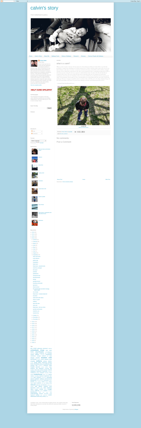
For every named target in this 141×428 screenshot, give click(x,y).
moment (42, 372)
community (42, 354)
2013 (33, 238)
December (35, 319)
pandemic (39, 377)
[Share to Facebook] (82, 132)
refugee (50, 381)
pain (35, 377)
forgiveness (44, 362)
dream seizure (36, 287)
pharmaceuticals (40, 380)
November (35, 317)
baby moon (35, 264)
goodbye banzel (36, 281)
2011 (33, 234)
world (37, 396)
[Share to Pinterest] (84, 132)
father (39, 362)
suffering (37, 390)
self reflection (44, 385)
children (37, 354)
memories (44, 371)
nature (50, 374)
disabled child (46, 357)
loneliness (32, 369)
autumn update (41, 196)
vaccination (46, 393)
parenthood (44, 377)
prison (36, 381)
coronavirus (33, 356)
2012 (33, 236)
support (45, 390)
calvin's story (44, 8)
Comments (34, 133)
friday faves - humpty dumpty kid (40, 294)
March (34, 243)
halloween (40, 220)
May (34, 247)
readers (46, 381)
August (34, 253)
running (47, 383)
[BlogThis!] (79, 132)
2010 (33, 232)
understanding (34, 393)
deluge (34, 279)
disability (38, 357)
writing (44, 396)
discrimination (34, 359)
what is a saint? (36, 299)
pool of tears (41, 204)
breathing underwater (38, 283)
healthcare (41, 365)
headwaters (35, 262)
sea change (35, 292)
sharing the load (36, 275)
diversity (38, 359)
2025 (33, 342)
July (34, 251)
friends (32, 364)
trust (51, 392)
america (50, 348)
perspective (33, 380)
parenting (49, 377)
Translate (41, 142)
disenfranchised (36, 277)
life (60, 133)
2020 (33, 333)
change (32, 354)
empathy (33, 361)
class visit (35, 305)
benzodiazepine (39, 351)
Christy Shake (43, 60)
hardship (32, 365)
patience (32, 379)
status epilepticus (47, 387)
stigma (32, 389)
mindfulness (33, 372)
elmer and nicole (36, 256)
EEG (32, 348)
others (32, 377)
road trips (43, 383)
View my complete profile (36, 85)
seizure (33, 385)
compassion (49, 354)
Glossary (83, 56)
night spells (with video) (38, 297)
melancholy (39, 371)
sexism (32, 386)
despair (32, 357)
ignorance (35, 285)
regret (32, 383)
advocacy (39, 348)
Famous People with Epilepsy (95, 56)
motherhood (38, 374)
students (32, 390)
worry (40, 396)
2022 (33, 336)
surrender (50, 390)
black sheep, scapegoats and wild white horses (44, 213)
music (44, 374)
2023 (33, 338)
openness (41, 376)
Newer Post (59, 179)
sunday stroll (41, 172)
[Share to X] (81, 132)
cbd (45, 353)
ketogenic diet (34, 368)
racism (43, 381)
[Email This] (78, 132)
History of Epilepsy (66, 56)
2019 (33, 331)
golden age (35, 260)
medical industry (43, 369)
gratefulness (35, 273)
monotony (47, 372)
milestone (50, 371)
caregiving (41, 353)
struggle (50, 389)
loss (36, 369)
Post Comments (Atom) (68, 181)
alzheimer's (45, 348)
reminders (40, 180)
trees (47, 392)
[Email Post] (75, 131)
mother (32, 374)
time (43, 392)
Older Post (107, 179)
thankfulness (34, 392)
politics (50, 380)
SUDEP (35, 348)
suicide (41, 390)
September (35, 254)
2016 (33, 325)
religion (34, 383)
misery (37, 372)
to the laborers (36, 258)
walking (37, 395)
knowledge (47, 368)
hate (36, 365)
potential (35, 271)
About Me (46, 56)
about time (40, 165)
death (51, 355)
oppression (46, 376)
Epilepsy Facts (55, 56)
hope (50, 365)
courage (39, 356)
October (35, 315)
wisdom (50, 395)
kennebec (35, 295)
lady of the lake (36, 303)
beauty (32, 351)
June (34, 249)
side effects (38, 386)
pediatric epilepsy (39, 379)
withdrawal (33, 396)
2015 (33, 323)
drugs (50, 359)
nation (47, 374)
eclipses (40, 157)
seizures (38, 385)
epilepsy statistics (47, 361)
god (43, 364)
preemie (32, 381)
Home (30, 56)
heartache (46, 365)
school (50, 383)
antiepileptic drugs (37, 350)
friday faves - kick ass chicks (39, 307)
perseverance (48, 379)
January (35, 239)
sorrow (37, 387)
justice (46, 366)
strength (41, 389)
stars (41, 387)
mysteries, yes (36, 311)
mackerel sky (36, 313)
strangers (36, 389)
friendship (36, 364)
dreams (46, 359)
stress (45, 389)
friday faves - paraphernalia (39, 266)
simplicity (46, 386)
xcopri (47, 396)
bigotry (36, 353)
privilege (39, 381)
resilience (39, 383)
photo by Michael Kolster (83, 127)
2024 (33, 340)
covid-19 (44, 356)
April (34, 245)
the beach (35, 269)
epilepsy (39, 361)
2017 (33, 327)
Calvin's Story (38, 56)
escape (32, 362)
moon (50, 372)
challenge (49, 353)
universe (65, 133)
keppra (50, 366)
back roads (49, 350)
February (35, 241)
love (63, 133)
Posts (33, 131)
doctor (42, 359)
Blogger (76, 409)
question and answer (37, 309)
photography (46, 380)
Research (76, 56)
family (35, 362)
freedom (50, 362)
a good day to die (42, 188)
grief (50, 364)
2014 (33, 321)
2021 (33, 335)
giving (40, 364)
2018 (33, 329)
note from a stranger (37, 268)
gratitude (46, 364)
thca (40, 392)
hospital (33, 367)
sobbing (35, 301)
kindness (41, 368)
